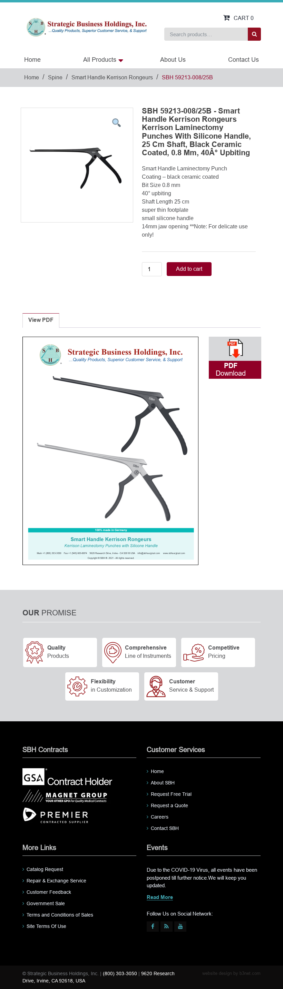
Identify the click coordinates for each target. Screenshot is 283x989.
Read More (160, 897)
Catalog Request (45, 869)
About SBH (163, 782)
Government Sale (46, 903)
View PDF (40, 320)
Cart (244, 18)
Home (32, 59)
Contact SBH (165, 828)
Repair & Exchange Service (56, 880)
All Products (99, 59)
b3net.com (250, 973)
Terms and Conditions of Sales (60, 915)
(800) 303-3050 (120, 973)
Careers (159, 817)
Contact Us (243, 59)
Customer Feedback (49, 892)
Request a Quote (169, 805)
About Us (173, 59)
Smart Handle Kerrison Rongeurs (112, 77)
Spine (55, 77)
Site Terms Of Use (46, 926)
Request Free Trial (171, 794)
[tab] (40, 320)
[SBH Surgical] (86, 26)
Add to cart (189, 269)
